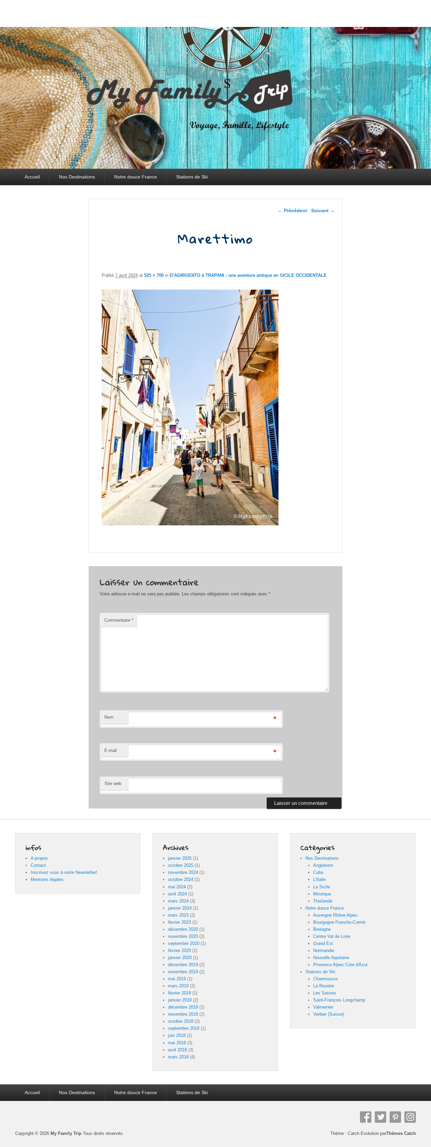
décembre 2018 (183, 1007)
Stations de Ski (192, 176)
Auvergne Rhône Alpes (335, 915)
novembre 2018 (183, 1014)
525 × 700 (154, 275)
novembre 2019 (183, 971)
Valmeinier (323, 1007)
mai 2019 (177, 978)
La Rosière (323, 985)
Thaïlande (322, 901)
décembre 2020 (183, 929)
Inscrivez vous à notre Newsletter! (64, 872)
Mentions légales (47, 879)
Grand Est (323, 943)
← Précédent (292, 210)
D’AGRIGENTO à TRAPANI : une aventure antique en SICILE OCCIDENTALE (248, 275)
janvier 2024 (180, 908)
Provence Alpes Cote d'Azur (340, 964)
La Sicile (321, 886)
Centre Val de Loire (331, 936)
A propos (39, 858)
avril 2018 (177, 1049)
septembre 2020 (183, 943)
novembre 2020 (183, 936)
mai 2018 (177, 1042)
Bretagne (322, 929)
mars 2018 (178, 1056)
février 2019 (179, 992)
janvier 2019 (180, 1000)
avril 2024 (177, 893)
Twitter (380, 1117)
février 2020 (179, 950)
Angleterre (323, 865)
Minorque (322, 893)
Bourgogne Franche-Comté (339, 922)
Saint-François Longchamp (339, 1000)
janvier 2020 (180, 957)
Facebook (365, 1117)
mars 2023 (178, 915)
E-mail (110, 750)
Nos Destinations (77, 176)
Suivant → (323, 210)
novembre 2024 (183, 872)
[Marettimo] (190, 523)
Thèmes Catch (401, 1133)
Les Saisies (324, 992)
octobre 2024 (180, 879)
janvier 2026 (180, 858)
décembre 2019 (183, 964)
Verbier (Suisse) (328, 1014)
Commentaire (118, 620)
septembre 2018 (183, 1028)
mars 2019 (178, 985)
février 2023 (179, 922)
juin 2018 (177, 1035)
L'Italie (319, 879)
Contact (38, 865)
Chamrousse (325, 978)
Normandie (323, 950)
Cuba (318, 872)
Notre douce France (135, 176)
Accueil (32, 176)
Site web (112, 783)
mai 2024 (177, 886)
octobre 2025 (180, 865)
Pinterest (395, 1117)
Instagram (410, 1117)
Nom (108, 717)
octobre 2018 (180, 1021)
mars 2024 (178, 901)
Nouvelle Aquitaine (331, 957)
